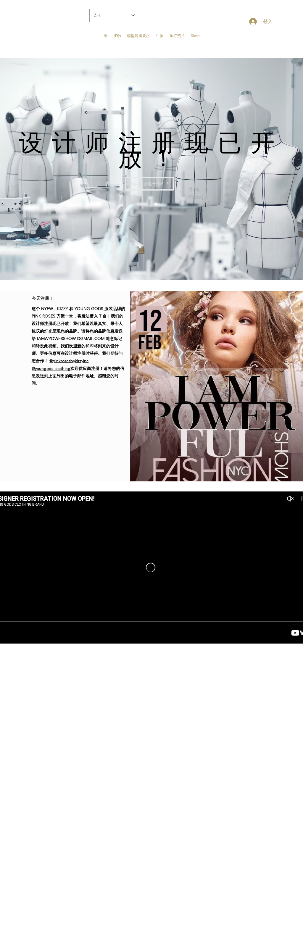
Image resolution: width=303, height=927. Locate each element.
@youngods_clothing (51, 368)
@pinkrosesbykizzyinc (68, 360)
